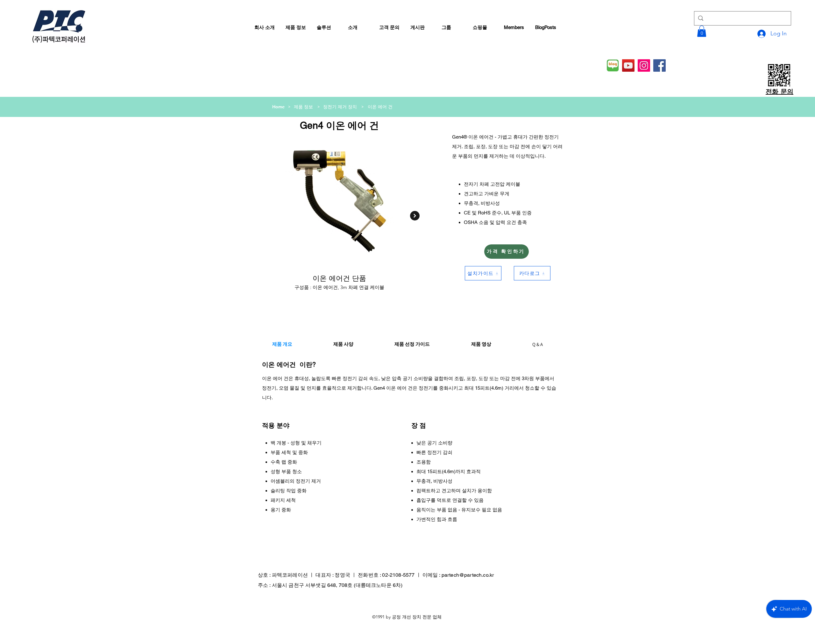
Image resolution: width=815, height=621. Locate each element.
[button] (701, 31)
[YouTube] (628, 65)
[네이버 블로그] (612, 65)
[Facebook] (659, 65)
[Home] (364, 106)
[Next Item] (415, 215)
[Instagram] (644, 65)
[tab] (282, 344)
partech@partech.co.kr (468, 575)
